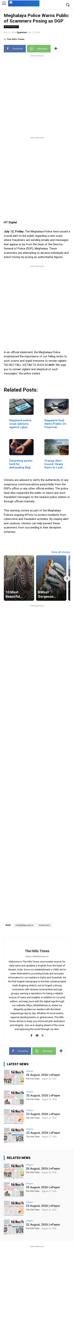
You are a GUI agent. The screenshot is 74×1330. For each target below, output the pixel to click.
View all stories (60, 552)
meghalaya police (24, 925)
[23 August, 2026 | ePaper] (14, 1116)
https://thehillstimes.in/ (37, 956)
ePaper (29, 1071)
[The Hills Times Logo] (23, 3)
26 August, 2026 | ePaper (43, 1075)
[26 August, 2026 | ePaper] (14, 1077)
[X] (42, 1034)
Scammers (44, 925)
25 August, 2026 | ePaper (43, 1095)
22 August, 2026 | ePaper (43, 1132)
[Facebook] (31, 1034)
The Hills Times (15, 39)
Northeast (11, 26)
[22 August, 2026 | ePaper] (14, 1135)
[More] (56, 48)
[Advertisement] (37, 95)
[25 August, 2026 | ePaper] (14, 1098)
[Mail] (37, 1034)
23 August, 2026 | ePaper (43, 1114)
